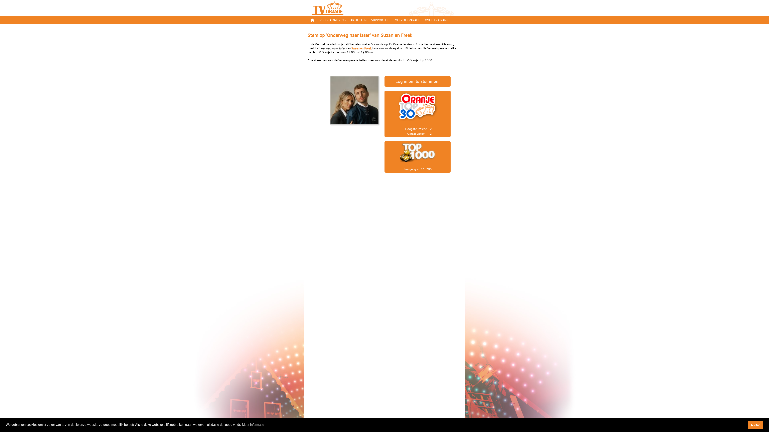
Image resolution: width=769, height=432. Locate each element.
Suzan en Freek (396, 35)
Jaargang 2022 (414, 169)
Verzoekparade (407, 20)
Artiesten (358, 20)
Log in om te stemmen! (418, 81)
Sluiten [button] (756, 424)
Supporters (380, 20)
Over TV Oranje (437, 20)
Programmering (333, 20)
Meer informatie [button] (253, 424)
